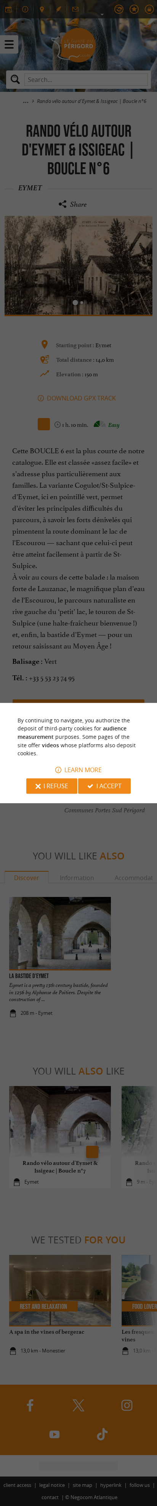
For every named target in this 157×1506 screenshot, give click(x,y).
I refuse (55, 786)
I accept (109, 786)
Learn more (83, 770)
